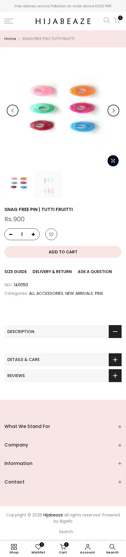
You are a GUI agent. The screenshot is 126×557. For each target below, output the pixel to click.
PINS (99, 293)
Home (10, 38)
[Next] (113, 110)
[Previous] (12, 110)
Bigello (66, 521)
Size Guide (15, 272)
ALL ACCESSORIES (46, 293)
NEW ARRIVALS (79, 293)
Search (66, 532)
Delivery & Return (52, 272)
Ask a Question (95, 272)
